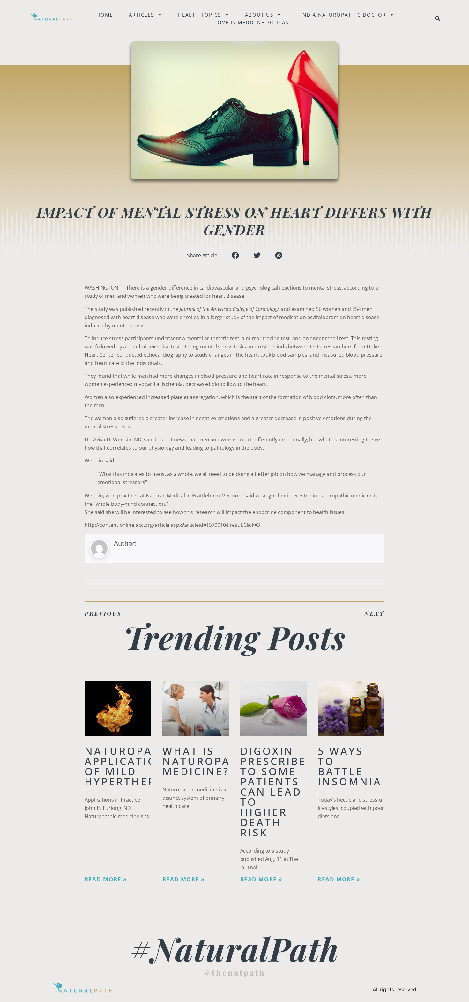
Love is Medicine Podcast (253, 22)
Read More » (106, 879)
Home (104, 14)
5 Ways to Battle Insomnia (350, 766)
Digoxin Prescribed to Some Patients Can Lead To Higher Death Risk (278, 791)
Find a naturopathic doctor (341, 14)
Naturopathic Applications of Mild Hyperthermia (133, 766)
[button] (437, 18)
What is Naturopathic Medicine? (210, 761)
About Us (259, 14)
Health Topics (199, 14)
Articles (141, 14)
